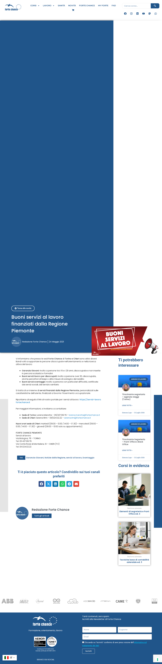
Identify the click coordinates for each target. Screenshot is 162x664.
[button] (21, 458)
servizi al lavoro (74, 457)
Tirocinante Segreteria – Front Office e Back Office (133, 442)
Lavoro (47, 5)
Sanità (61, 5)
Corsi (33, 5)
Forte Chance (87, 5)
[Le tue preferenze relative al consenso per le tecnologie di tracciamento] (157, 659)
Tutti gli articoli (41, 515)
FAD (114, 5)
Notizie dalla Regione (55, 457)
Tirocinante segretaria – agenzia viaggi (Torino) (133, 397)
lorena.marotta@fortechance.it (84, 415)
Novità (72, 5)
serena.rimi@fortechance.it (77, 417)
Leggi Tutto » (127, 405)
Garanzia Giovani (35, 457)
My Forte (103, 5)
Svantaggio (88, 457)
